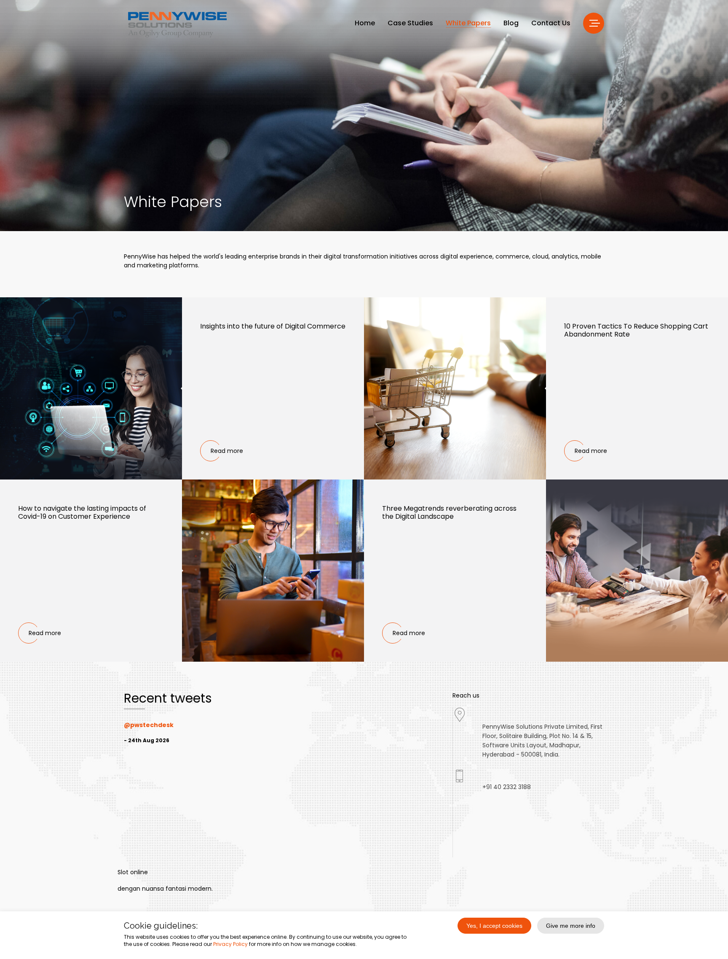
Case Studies (410, 23)
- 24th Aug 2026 (146, 740)
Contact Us (550, 23)
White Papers (468, 23)
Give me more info (570, 925)
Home (365, 23)
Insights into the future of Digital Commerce (272, 326)
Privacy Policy (230, 944)
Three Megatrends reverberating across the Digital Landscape (449, 512)
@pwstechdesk (149, 725)
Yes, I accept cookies (494, 925)
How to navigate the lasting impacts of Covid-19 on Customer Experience (82, 512)
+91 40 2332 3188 (506, 787)
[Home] (177, 24)
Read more (227, 451)
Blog (511, 23)
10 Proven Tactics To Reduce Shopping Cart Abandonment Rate (636, 330)
